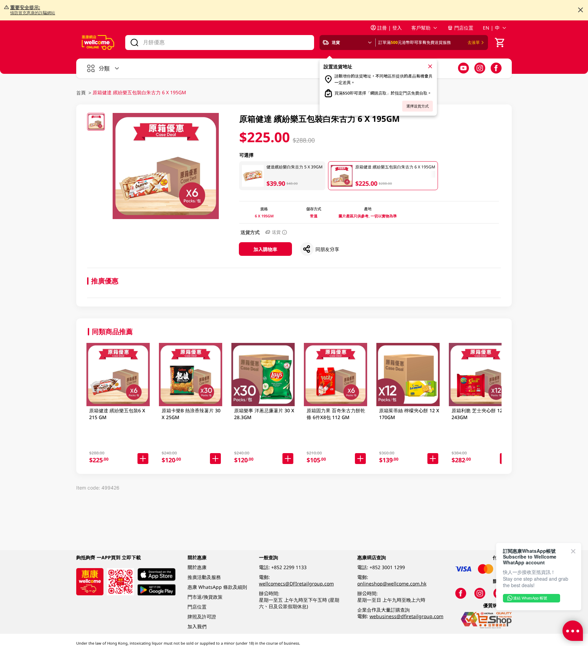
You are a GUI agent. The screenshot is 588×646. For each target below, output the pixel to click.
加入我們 (197, 626)
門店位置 (463, 27)
